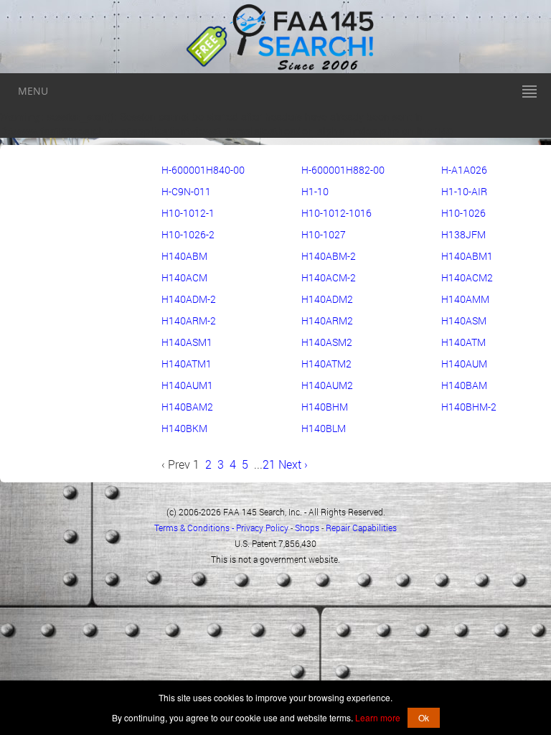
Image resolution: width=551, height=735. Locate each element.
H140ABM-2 (328, 256)
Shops (307, 527)
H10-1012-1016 (336, 213)
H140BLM (323, 428)
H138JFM (463, 234)
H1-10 (315, 191)
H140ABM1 (467, 256)
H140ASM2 (326, 342)
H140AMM (465, 299)
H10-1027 (323, 234)
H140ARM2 (327, 320)
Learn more (377, 717)
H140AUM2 (327, 385)
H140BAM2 (187, 406)
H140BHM (324, 406)
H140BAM (464, 385)
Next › (292, 464)
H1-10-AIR (464, 191)
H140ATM (463, 342)
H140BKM (184, 428)
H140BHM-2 (468, 406)
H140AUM (464, 363)
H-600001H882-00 (343, 170)
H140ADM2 (327, 299)
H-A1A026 (464, 170)
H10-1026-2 (188, 234)
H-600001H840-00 (203, 170)
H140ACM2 (467, 277)
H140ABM (184, 256)
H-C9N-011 (186, 191)
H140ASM (463, 320)
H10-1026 (463, 213)
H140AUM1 (187, 385)
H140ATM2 (326, 363)
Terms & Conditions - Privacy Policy (221, 527)
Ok (423, 717)
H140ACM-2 (328, 277)
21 (269, 464)
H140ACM (184, 277)
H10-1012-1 (188, 213)
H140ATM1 (186, 363)
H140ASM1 (186, 342)
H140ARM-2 (188, 320)
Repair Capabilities (361, 527)
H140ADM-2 (188, 299)
